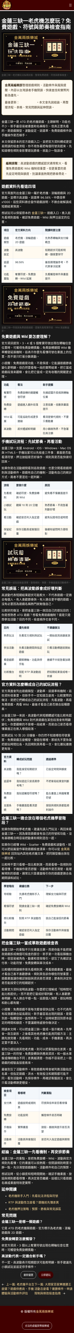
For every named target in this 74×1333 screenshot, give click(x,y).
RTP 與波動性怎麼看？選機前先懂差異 (33, 1202)
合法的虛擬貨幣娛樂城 (37, 1325)
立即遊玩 (46, 1274)
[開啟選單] (70, 5)
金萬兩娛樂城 (45, 1311)
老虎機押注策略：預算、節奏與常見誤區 (34, 1209)
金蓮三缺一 (39, 213)
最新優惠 (28, 1274)
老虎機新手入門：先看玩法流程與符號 (33, 1196)
